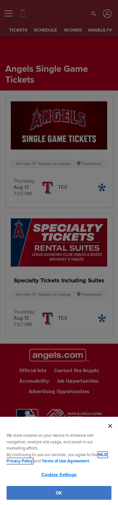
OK (59, 492)
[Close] (110, 426)
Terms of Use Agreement (65, 461)
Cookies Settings (59, 474)
